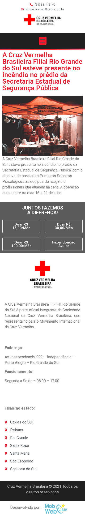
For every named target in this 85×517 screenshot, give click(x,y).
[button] (43, 41)
